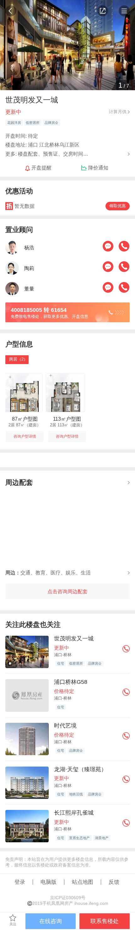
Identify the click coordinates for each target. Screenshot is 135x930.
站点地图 (82, 882)
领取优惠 (117, 206)
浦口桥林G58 (70, 681)
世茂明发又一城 (74, 638)
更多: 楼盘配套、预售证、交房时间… (46, 153)
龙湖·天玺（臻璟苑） (80, 769)
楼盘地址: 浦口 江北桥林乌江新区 (42, 144)
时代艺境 (65, 725)
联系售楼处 (104, 921)
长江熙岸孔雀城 (74, 812)
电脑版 (48, 882)
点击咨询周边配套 (67, 591)
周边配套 (19, 482)
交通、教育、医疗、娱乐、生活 (48, 572)
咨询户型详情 (25, 436)
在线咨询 (50, 921)
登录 (19, 882)
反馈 (114, 882)
